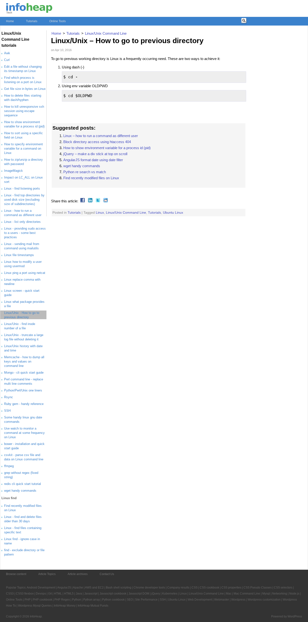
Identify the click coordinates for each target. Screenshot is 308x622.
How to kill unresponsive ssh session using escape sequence (24, 111)
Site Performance (146, 599)
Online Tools (57, 21)
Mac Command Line (247, 593)
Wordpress (238, 599)
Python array (91, 599)
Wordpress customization (264, 599)
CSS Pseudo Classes (258, 587)
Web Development (200, 599)
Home (10, 21)
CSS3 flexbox (25, 593)
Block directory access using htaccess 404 (97, 142)
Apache (78, 587)
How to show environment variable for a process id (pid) (107, 148)
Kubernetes (169, 593)
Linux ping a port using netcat (24, 273)
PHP (28, 599)
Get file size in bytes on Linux (25, 89)
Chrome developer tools (149, 587)
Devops (41, 593)
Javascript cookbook (113, 593)
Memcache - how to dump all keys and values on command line (24, 361)
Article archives (78, 574)
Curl (7, 60)
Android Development (41, 587)
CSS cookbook (209, 587)
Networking (279, 593)
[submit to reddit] (105, 201)
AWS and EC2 (94, 587)
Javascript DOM (138, 593)
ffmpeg (9, 466)
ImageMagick (13, 170)
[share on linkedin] (89, 201)
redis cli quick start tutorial (22, 484)
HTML (58, 593)
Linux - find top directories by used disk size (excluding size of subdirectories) (24, 199)
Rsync (8, 397)
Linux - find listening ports (22, 188)
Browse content (16, 574)
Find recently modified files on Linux (91, 178)
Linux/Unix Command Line (126, 212)
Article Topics (47, 574)
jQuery (155, 593)
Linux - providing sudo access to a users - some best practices (25, 233)
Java (79, 593)
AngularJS (64, 587)
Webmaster (221, 599)
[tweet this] (97, 201)
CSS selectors (283, 587)
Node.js (294, 593)
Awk (7, 53)
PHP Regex (62, 599)
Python (76, 599)
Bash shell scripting (118, 587)
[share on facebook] (82, 201)
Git (50, 593)
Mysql (266, 593)
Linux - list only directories (22, 222)
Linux (100, 212)
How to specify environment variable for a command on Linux (23, 148)
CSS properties (231, 587)
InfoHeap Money (65, 605)
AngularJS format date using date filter (93, 160)
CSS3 (10, 593)
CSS (195, 587)
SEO (130, 599)
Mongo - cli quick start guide (24, 372)
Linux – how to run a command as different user (100, 136)
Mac (228, 593)
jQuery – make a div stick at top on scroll (95, 154)
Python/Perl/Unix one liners (23, 390)
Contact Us (107, 574)
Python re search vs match (84, 172)
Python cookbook (113, 599)
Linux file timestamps (19, 255)
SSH (7, 410)
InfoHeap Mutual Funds (93, 605)
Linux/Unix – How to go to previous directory (127, 41)
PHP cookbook (42, 599)
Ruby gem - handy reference (24, 404)
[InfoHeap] (29, 10)
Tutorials (31, 21)
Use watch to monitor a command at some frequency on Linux (24, 433)
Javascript (90, 593)
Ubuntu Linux (173, 212)
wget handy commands (20, 490)
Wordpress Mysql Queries (35, 605)
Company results (178, 587)
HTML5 (69, 593)
